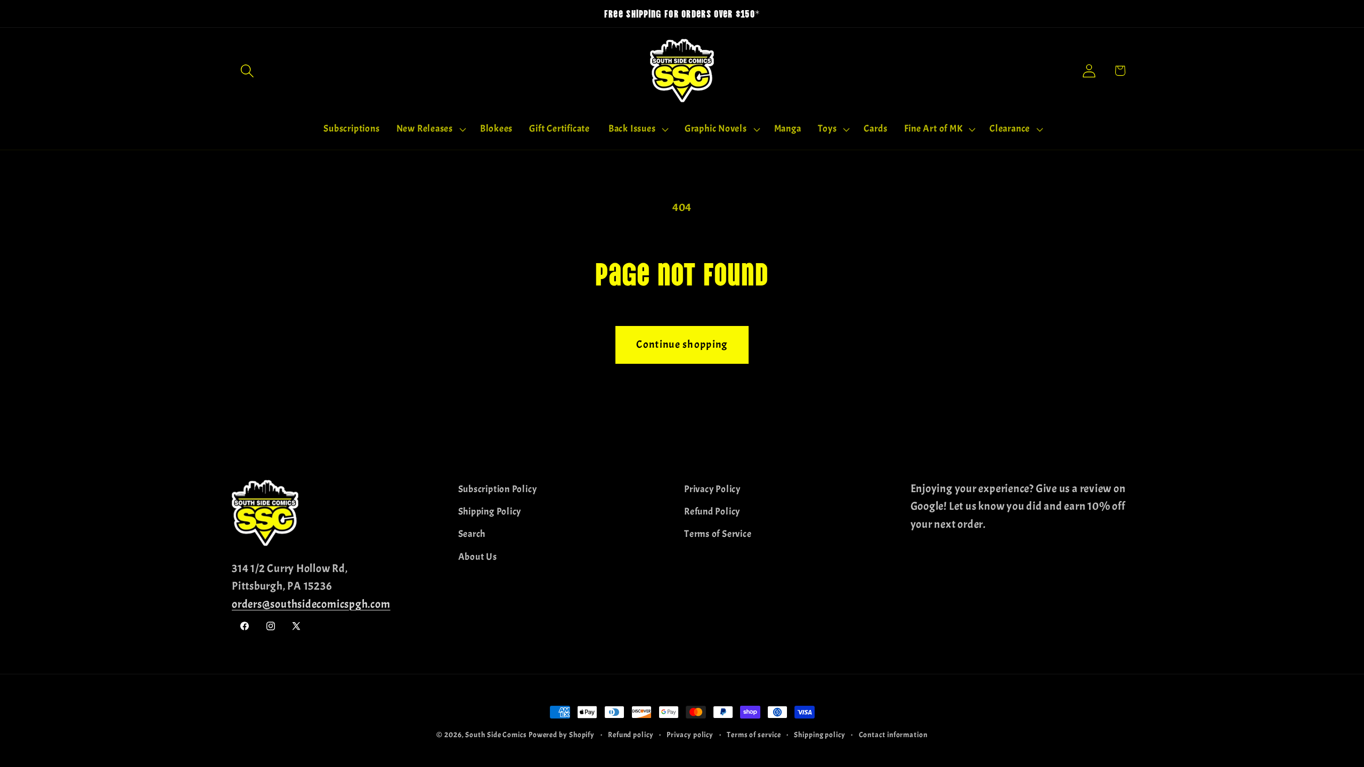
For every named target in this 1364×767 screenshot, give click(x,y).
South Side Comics (495, 734)
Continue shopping (681, 344)
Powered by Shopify (562, 734)
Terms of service (754, 734)
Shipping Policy (490, 511)
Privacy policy (690, 734)
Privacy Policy (712, 489)
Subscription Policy (497, 489)
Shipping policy (820, 734)
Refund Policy (712, 511)
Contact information (893, 734)
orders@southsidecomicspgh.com (311, 604)
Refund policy (631, 734)
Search (472, 534)
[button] (247, 70)
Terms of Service (717, 534)
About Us (477, 557)
